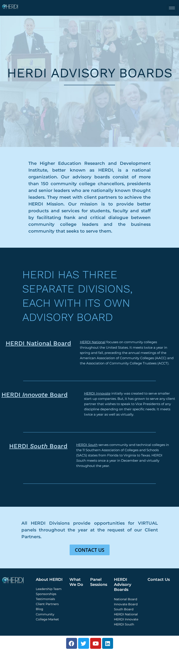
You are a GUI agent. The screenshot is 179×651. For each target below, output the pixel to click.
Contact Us (159, 579)
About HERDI (49, 579)
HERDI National (92, 342)
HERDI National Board (38, 343)
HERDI (97, 393)
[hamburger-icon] (172, 8)
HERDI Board (35, 394)
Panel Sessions (98, 582)
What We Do (76, 582)
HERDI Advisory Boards (122, 584)
